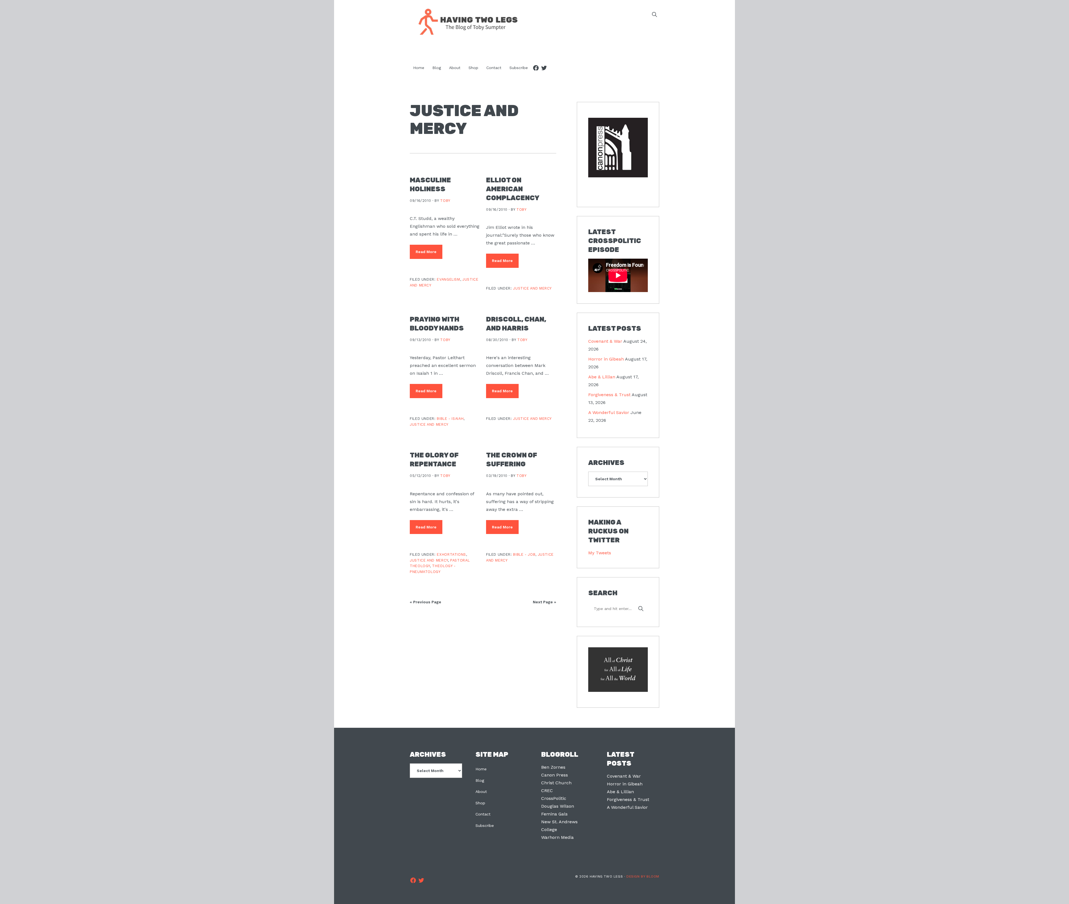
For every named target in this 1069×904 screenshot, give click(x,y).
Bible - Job (524, 554)
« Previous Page (425, 602)
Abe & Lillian (601, 376)
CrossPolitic (553, 798)
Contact (483, 814)
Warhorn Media (557, 837)
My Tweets (599, 552)
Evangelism (448, 279)
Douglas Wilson (557, 806)
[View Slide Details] (618, 148)
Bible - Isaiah (450, 419)
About (481, 791)
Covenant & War (605, 341)
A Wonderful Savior (608, 412)
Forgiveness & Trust (609, 394)
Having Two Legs (465, 21)
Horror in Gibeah (606, 359)
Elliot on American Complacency (512, 189)
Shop (480, 803)
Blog (479, 780)
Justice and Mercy (532, 288)
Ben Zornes (553, 767)
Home (481, 769)
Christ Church (556, 782)
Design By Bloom (642, 876)
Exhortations (451, 554)
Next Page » (544, 602)
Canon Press (554, 775)
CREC (547, 790)
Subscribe (484, 825)
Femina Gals (554, 814)
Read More (426, 251)
